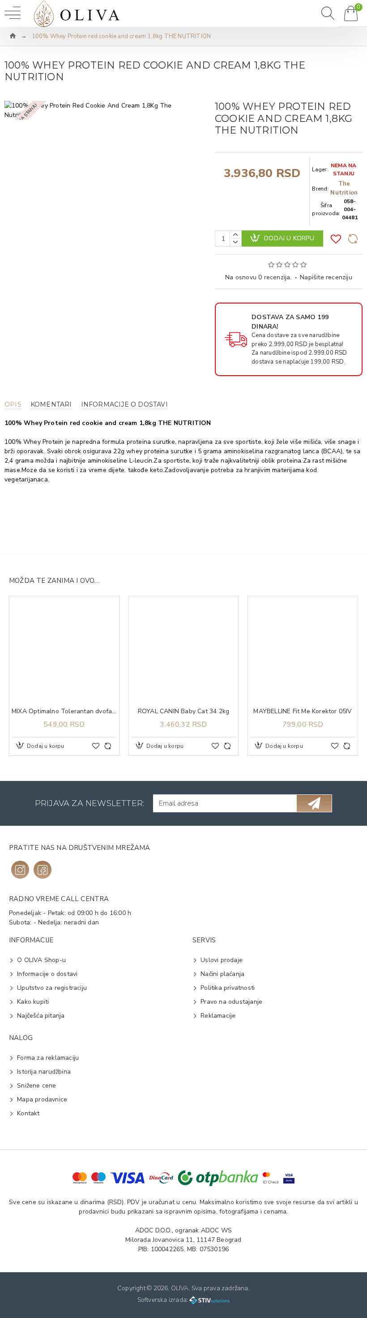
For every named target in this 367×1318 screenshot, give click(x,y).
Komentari (51, 404)
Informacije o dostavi (124, 404)
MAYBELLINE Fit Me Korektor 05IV (302, 711)
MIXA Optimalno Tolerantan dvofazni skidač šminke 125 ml (64, 711)
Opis (12, 404)
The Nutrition (344, 188)
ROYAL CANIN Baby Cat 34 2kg (183, 711)
